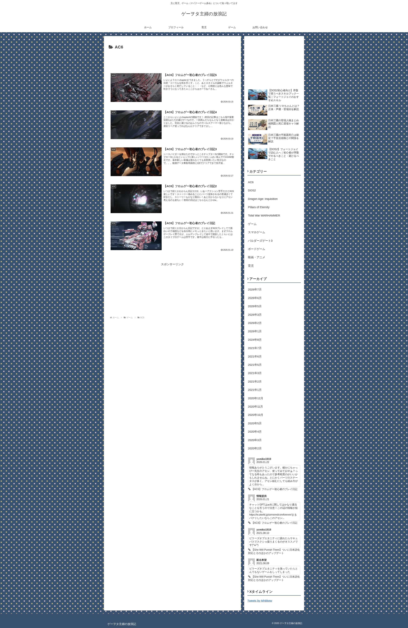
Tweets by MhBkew (259, 600)
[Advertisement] (172, 59)
